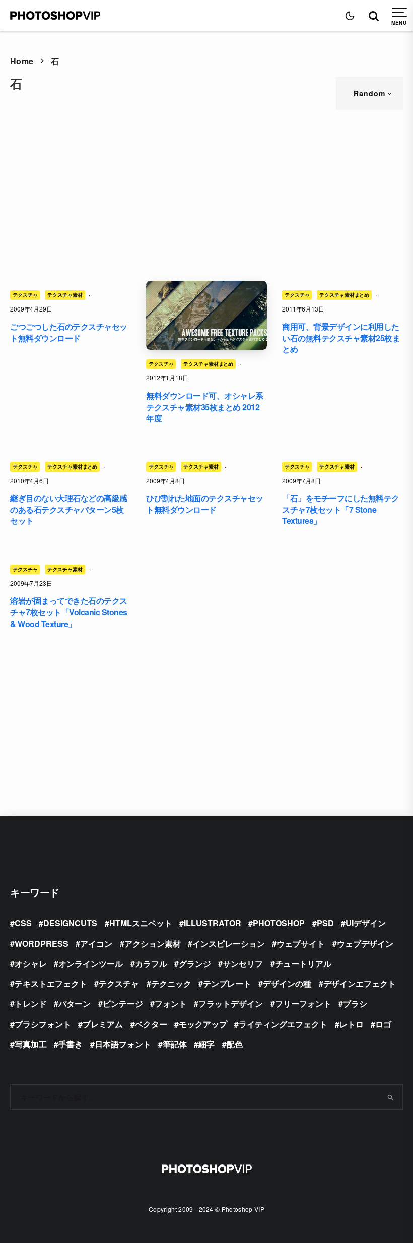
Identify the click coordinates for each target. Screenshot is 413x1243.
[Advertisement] (206, 195)
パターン (74, 1003)
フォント (171, 1003)
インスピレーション (228, 943)
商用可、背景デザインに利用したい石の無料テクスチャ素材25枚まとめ (341, 338)
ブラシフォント (43, 1024)
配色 (235, 1044)
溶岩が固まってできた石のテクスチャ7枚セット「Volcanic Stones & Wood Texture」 (68, 612)
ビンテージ (123, 1003)
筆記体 (175, 1044)
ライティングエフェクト (283, 1024)
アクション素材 (152, 943)
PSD (325, 923)
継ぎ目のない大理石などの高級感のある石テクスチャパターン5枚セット (68, 509)
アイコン (96, 943)
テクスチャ (25, 294)
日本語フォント (123, 1044)
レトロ (351, 1024)
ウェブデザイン (365, 943)
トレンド (31, 1003)
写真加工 (31, 1044)
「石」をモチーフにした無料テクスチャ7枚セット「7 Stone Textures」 (340, 509)
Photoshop (279, 923)
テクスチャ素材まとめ (208, 363)
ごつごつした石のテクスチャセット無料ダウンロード (68, 332)
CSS (23, 923)
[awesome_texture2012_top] (206, 315)
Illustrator (212, 923)
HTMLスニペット (140, 923)
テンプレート (227, 983)
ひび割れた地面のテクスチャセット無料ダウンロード (204, 504)
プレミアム (103, 1024)
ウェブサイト (301, 943)
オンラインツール (90, 963)
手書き (70, 1044)
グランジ (195, 963)
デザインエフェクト (359, 983)
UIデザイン (366, 923)
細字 (206, 1044)
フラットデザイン (230, 1003)
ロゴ (383, 1024)
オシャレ (31, 963)
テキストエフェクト (51, 983)
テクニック (171, 983)
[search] (390, 1097)
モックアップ (203, 1024)
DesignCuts (70, 923)
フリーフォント (303, 1003)
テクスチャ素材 (64, 294)
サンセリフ (243, 963)
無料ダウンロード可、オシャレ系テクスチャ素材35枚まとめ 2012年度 (204, 407)
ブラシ (355, 1003)
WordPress (41, 943)
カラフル (151, 963)
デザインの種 (287, 983)
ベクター (151, 1024)
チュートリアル (303, 963)
